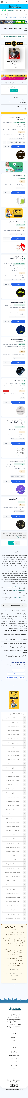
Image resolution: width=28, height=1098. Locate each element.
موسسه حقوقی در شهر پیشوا (12, 864)
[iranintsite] (11, 1085)
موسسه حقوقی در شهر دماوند (12, 868)
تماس (17, 146)
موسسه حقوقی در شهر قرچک (12, 880)
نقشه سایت (14, 1062)
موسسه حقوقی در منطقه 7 (13, 747)
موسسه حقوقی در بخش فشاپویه (12, 872)
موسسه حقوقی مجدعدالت (16, 302)
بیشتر (6, 146)
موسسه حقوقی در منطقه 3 (13, 730)
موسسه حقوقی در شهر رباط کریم (13, 910)
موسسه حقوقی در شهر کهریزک (12, 885)
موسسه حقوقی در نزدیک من (12, 718)
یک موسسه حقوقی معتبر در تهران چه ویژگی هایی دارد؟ (15, 635)
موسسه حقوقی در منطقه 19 (13, 797)
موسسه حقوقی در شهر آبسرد (12, 855)
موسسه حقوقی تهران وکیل (16, 499)
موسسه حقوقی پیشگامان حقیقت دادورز (16, 340)
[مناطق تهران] (26, 2)
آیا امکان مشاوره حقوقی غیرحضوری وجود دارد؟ (15, 656)
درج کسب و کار (14, 1037)
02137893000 (11, 11)
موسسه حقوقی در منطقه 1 (13, 722)
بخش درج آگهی (19, 537)
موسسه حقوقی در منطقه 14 (12, 776)
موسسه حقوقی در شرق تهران (19, 597)
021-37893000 (13, 970)
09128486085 (23, 102)
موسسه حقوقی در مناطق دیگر (12, 914)
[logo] (14, 6)
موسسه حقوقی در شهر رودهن (12, 835)
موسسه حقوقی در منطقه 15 (12, 780)
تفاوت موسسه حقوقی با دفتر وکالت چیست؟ (16, 640)
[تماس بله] (3, 11)
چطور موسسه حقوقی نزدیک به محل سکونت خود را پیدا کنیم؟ (15, 651)
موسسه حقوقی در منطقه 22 (12, 810)
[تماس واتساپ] (5, 10)
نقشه (12, 90)
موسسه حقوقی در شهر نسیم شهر (12, 897)
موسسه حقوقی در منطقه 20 (12, 801)
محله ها (14, 1044)
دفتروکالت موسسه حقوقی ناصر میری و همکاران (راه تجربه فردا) (15, 422)
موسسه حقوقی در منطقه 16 (13, 784)
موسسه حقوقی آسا (21, 107)
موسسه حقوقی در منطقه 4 (13, 734)
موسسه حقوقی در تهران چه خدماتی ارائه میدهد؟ (15, 643)
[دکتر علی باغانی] (14, 23)
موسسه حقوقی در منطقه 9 (13, 755)
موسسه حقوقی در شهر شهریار (12, 839)
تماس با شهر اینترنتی (14, 1055)
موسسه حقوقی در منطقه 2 (13, 726)
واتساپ (13, 979)
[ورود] (6, 2)
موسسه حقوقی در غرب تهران (19, 594)
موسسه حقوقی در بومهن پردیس (12, 860)
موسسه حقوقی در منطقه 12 (13, 768)
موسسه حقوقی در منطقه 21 (13, 805)
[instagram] (16, 1085)
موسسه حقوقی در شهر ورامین (12, 901)
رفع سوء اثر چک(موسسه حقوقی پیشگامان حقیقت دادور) (16, 259)
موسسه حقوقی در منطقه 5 (13, 739)
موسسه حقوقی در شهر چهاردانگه (12, 847)
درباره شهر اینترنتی (14, 1058)
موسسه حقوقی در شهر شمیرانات (13, 889)
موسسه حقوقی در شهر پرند (13, 906)
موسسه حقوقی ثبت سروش (16, 222)
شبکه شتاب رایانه (18, 381)
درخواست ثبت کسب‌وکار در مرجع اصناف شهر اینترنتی (13, 974)
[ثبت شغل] (19, 2)
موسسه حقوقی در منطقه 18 (12, 793)
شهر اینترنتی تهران (22, 17)
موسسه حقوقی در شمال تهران (19, 587)
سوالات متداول (14, 1065)
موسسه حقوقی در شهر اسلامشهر (13, 918)
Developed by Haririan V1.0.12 (15, 1090)
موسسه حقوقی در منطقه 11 (13, 764)
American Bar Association (18, 670)
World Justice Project (12, 678)
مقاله (14, 1040)
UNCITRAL (22, 678)
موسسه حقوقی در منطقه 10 (13, 759)
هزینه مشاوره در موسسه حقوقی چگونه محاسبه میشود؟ (13, 647)
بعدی (11, 543)
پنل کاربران (14, 1047)
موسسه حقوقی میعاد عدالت (16, 461)
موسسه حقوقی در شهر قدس (12, 851)
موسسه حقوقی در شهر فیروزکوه (13, 876)
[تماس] (22, 2)
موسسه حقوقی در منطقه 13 (12, 772)
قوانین (14, 1068)
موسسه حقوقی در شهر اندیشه (12, 843)
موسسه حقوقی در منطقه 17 (12, 789)
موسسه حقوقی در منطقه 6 (13, 743)
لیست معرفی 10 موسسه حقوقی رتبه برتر (14, 36)
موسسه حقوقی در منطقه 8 (13, 751)
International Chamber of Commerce (16, 674)
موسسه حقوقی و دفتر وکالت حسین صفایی (16, 98)
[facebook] (14, 1085)
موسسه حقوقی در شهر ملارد (12, 893)
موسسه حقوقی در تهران (11, 17)
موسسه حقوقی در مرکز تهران (19, 590)
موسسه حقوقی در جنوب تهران (19, 599)
